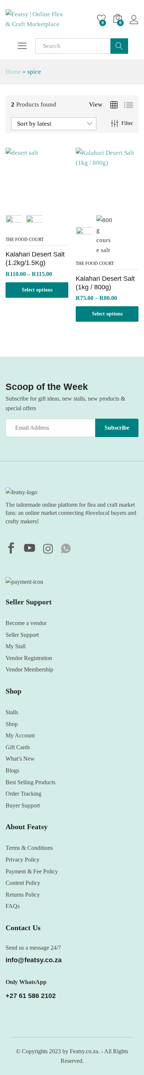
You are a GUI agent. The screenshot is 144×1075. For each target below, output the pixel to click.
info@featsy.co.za (34, 960)
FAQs (13, 906)
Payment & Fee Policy (32, 871)
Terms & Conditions (29, 848)
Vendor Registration (29, 658)
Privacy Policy (23, 859)
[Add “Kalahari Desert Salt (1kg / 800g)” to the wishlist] (107, 206)
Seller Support (22, 635)
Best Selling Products (30, 782)
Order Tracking (23, 793)
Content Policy (23, 883)
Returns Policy (23, 894)
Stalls (12, 712)
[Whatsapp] (65, 549)
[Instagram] (48, 549)
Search (119, 46)
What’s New (20, 758)
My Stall (15, 646)
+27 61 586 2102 (31, 995)
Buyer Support (23, 805)
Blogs (12, 770)
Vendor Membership (29, 669)
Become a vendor (26, 623)
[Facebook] (11, 549)
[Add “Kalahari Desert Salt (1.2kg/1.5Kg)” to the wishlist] (37, 206)
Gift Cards (18, 747)
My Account (20, 735)
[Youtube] (29, 549)
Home (13, 71)
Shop (12, 724)
